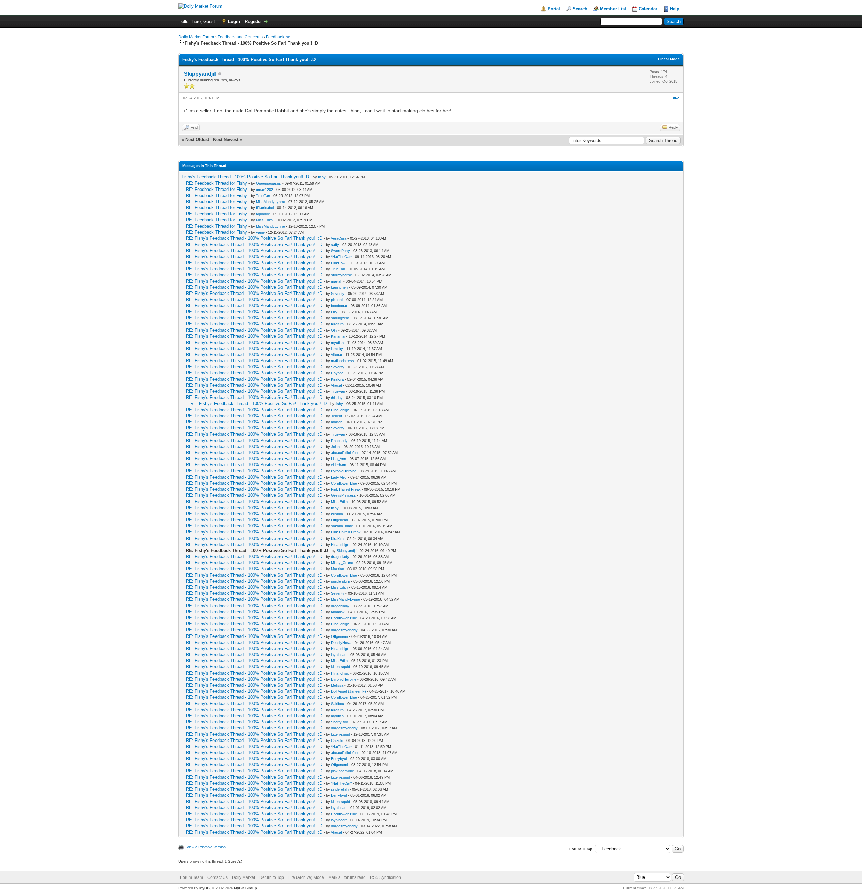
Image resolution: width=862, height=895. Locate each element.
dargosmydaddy (344, 630)
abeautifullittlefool (344, 453)
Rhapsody (339, 441)
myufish (337, 343)
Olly (334, 312)
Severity (337, 293)
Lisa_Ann (338, 459)
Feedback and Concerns (240, 37)
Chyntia (337, 373)
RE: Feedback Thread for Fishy (216, 183)
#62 (676, 98)
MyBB (204, 888)
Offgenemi (339, 520)
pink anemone (342, 771)
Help (674, 8)
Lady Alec (339, 477)
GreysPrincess (343, 495)
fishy (322, 177)
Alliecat (336, 355)
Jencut (336, 416)
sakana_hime (342, 526)
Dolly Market (243, 877)
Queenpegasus (268, 183)
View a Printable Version (206, 847)
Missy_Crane (342, 563)
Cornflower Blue (344, 483)
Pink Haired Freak (346, 489)
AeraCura (338, 238)
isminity (337, 349)
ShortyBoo (339, 722)
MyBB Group (245, 888)
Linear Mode (669, 59)
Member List (613, 8)
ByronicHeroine (343, 471)
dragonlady (340, 557)
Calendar (648, 8)
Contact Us (217, 877)
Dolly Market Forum (196, 37)
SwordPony (340, 251)
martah (336, 281)
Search (580, 8)
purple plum (340, 581)
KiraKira (337, 324)
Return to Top (271, 877)
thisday (337, 397)
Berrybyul (339, 759)
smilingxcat (340, 318)
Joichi (335, 447)
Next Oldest (197, 139)
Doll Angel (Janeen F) (348, 691)
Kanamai (338, 336)
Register (253, 21)
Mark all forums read (347, 877)
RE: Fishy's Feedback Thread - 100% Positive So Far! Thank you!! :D (254, 238)
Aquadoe (263, 214)
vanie (260, 232)
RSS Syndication (385, 877)
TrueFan (263, 196)
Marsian (337, 569)
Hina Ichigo (340, 410)
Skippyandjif (200, 74)
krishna (337, 514)
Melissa (337, 685)
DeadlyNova (341, 643)
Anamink (338, 612)
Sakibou (337, 704)
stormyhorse (341, 275)
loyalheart (339, 655)
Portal (554, 8)
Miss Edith (264, 220)
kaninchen (339, 287)
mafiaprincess (342, 361)
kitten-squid (340, 667)
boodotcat (339, 306)
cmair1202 (264, 189)
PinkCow (338, 263)
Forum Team (191, 877)
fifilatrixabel (265, 208)
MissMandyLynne (270, 202)
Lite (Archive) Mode (306, 877)
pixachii (337, 300)
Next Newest (225, 139)
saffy (335, 245)
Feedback (275, 37)
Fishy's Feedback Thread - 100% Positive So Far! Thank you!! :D (245, 176)
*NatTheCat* (341, 257)
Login (234, 21)
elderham (338, 465)
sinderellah (340, 789)
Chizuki (337, 740)
